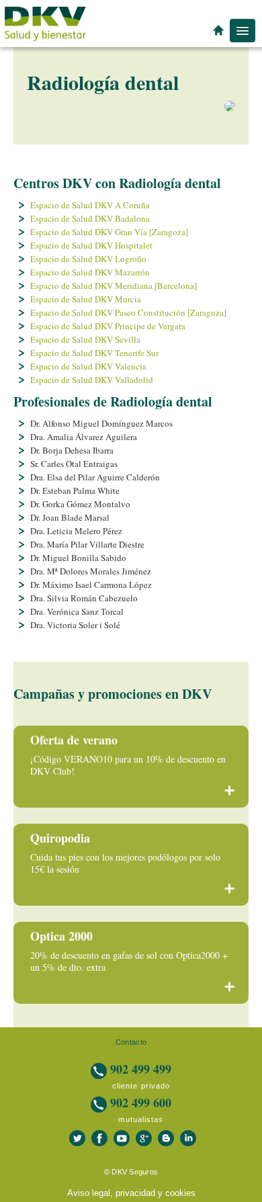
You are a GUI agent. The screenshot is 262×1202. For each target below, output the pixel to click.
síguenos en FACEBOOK (99, 1138)
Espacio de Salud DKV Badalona (90, 218)
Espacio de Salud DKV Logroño (88, 259)
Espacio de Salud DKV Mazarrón (90, 272)
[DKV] (45, 23)
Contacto (131, 1042)
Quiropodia (60, 838)
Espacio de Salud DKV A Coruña (90, 205)
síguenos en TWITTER (77, 1138)
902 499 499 (139, 1069)
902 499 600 (139, 1102)
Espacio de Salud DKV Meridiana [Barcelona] (113, 286)
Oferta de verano (74, 739)
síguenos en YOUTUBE (122, 1138)
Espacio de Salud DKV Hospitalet (91, 245)
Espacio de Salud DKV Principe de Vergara (107, 326)
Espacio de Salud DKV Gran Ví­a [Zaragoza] (109, 232)
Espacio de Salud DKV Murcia (85, 299)
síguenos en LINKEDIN (188, 1138)
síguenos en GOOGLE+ (144, 1138)
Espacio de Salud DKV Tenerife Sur (94, 353)
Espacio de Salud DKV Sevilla (85, 339)
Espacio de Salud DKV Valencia (88, 366)
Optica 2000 (61, 936)
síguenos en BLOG (166, 1138)
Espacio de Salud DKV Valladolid (91, 380)
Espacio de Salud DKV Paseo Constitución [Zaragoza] (128, 312)
